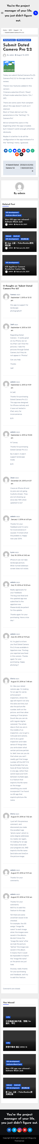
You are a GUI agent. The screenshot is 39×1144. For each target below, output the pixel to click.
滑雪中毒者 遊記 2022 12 (16, 1047)
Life (8, 1017)
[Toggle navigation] (2, 13)
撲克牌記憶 (24, 239)
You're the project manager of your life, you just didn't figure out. (19, 1118)
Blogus (31, 1138)
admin (11, 55)
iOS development (23, 40)
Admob (8, 236)
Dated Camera (9, 40)
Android (16, 236)
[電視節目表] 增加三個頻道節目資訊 (26, 166)
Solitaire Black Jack (13, 215)
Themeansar (19, 1141)
